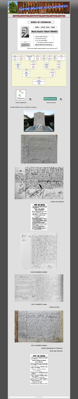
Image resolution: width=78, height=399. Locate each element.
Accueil (16, 16)
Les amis (53, 16)
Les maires (24, 16)
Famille (45, 16)
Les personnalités (36, 16)
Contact (61, 16)
